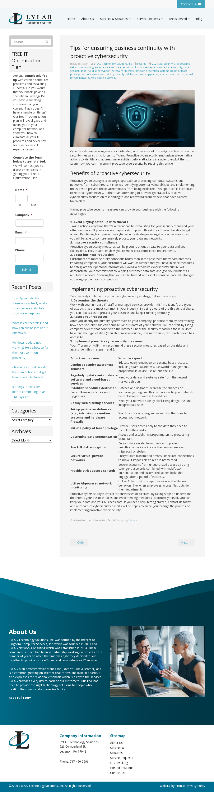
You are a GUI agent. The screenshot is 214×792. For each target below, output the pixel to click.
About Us (87, 19)
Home (71, 19)
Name (21, 190)
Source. (133, 520)
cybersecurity (174, 67)
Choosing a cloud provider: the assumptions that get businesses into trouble (30, 372)
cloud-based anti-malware (149, 67)
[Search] (47, 42)
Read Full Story (20, 698)
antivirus (128, 67)
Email (21, 232)
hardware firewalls (123, 71)
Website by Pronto (172, 786)
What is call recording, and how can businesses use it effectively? (30, 328)
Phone (20, 250)
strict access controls (171, 74)
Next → (186, 542)
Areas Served (178, 19)
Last (33, 204)
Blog (199, 19)
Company (24, 215)
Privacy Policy (196, 786)
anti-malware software (108, 67)
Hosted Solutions (121, 768)
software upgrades (147, 74)
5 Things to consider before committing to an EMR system (29, 392)
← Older (78, 542)
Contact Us (117, 773)
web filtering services (103, 77)
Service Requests (149, 19)
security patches (124, 74)
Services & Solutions (114, 19)
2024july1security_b (163, 64)
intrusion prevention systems (152, 71)
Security (141, 64)
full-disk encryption (99, 71)
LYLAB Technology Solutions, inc (113, 64)
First (18, 204)
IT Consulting (119, 763)
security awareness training (98, 74)
